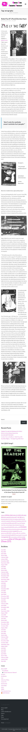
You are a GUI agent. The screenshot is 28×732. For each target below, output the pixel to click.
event (8, 523)
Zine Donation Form (6, 691)
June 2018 (3, 614)
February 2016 (4, 637)
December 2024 (5, 574)
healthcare (17, 527)
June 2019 (3, 609)
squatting (18, 535)
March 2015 (4, 655)
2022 (12, 517)
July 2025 (3, 566)
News (2, 717)
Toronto (24, 535)
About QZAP (4, 668)
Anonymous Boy (5, 519)
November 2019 (5, 607)
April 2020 (3, 605)
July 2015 (3, 648)
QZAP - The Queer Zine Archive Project (13, 729)
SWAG (2, 689)
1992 (20, 515)
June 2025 (3, 568)
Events (2, 713)
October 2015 (4, 642)
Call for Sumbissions (6, 711)
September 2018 (5, 611)
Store (2, 687)
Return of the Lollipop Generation (9, 433)
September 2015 (5, 644)
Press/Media (5, 670)
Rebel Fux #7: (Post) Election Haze (14, 19)
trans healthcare (15, 537)
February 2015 (4, 657)
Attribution (4, 676)
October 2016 (4, 626)
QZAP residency (13, 533)
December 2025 (5, 561)
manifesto (19, 529)
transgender (5, 537)
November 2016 (5, 624)
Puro (14, 730)
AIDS (22, 517)
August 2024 (4, 581)
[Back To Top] (24, 728)
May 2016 (3, 633)
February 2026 (4, 557)
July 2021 (3, 600)
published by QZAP (8, 531)
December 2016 (5, 622)
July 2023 (3, 590)
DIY (24, 521)
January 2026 (4, 559)
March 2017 (4, 620)
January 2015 (4, 659)
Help (2, 715)
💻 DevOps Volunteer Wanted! (9, 672)
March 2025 (4, 570)
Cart (2, 678)
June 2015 (3, 650)
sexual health (11, 535)
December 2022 (5, 596)
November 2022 (5, 598)
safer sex (21, 533)
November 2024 (5, 575)
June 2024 (3, 585)
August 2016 (4, 627)
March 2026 (4, 555)
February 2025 (4, 572)
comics (3, 521)
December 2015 (5, 640)
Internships (4, 685)
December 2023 (5, 588)
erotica (3, 523)
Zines (6, 541)
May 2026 (3, 551)
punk (16, 531)
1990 (2, 515)
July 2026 (3, 549)
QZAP (14, 20)
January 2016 (4, 639)
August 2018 (4, 613)
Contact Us (3, 681)
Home (10, 12)
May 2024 (3, 587)
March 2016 (4, 635)
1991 (15, 515)
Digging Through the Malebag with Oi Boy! (11, 431)
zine (7, 539)
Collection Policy (5, 680)
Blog (2, 709)
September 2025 (5, 562)
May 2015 (3, 652)
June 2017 (3, 618)
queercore (4, 533)
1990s (9, 515)
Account (3, 674)
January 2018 (4, 616)
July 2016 (3, 629)
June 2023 (3, 592)
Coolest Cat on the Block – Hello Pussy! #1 (11, 436)
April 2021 (3, 601)
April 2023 (3, 594)
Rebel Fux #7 (4, 40)
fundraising (4, 527)
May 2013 (3, 661)
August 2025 (4, 564)
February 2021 (4, 603)
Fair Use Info (4, 683)
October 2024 (4, 577)
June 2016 (3, 631)
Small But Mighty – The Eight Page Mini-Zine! (12, 438)
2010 (8, 517)
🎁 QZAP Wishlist (5, 693)
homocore (7, 529)
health (11, 527)
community (9, 521)
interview (13, 529)
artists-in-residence (15, 519)
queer (20, 531)
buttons (22, 519)
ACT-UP (18, 517)
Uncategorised (5, 719)
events (13, 523)
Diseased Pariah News (17, 521)
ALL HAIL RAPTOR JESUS (7, 435)
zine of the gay (17, 539)
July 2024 (3, 583)
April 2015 (3, 653)
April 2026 (3, 553)
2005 (4, 517)
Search (2, 419)
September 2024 (5, 579)
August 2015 (4, 646)
